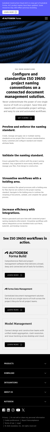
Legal (19, 423)
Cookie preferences (12, 420)
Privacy (5, 417)
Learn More (9, 12)
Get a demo (23, 118)
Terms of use (9, 423)
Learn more (13, 275)
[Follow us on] (3, 410)
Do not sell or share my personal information (27, 417)
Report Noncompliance (30, 420)
